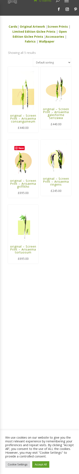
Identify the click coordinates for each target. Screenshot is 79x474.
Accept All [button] (41, 464)
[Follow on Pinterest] (75, 9)
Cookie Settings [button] (18, 464)
